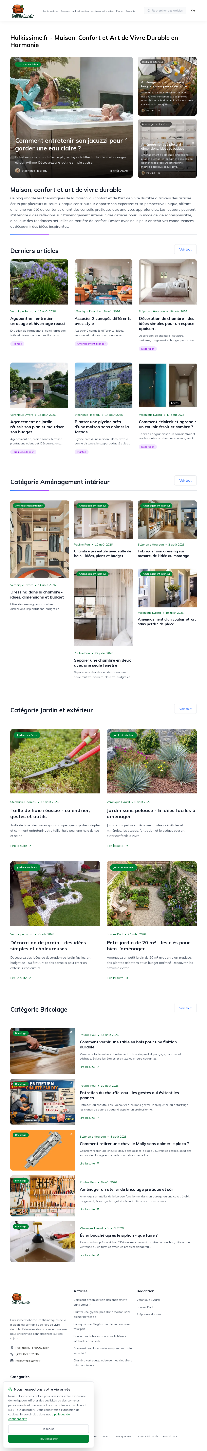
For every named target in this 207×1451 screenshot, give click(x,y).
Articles (81, 1291)
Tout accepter (48, 1438)
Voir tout (185, 249)
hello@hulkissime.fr (28, 1360)
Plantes (119, 11)
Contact (106, 1436)
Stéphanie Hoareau (152, 311)
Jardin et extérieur (80, 11)
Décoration (131, 11)
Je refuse (48, 1429)
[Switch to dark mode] (193, 10)
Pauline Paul (82, 544)
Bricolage (65, 11)
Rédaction (145, 1291)
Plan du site (170, 1436)
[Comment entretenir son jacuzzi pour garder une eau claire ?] (71, 117)
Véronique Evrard (21, 311)
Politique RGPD (124, 1436)
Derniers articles (50, 11)
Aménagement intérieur (102, 11)
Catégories (20, 1376)
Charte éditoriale (148, 1436)
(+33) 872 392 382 (27, 1354)
